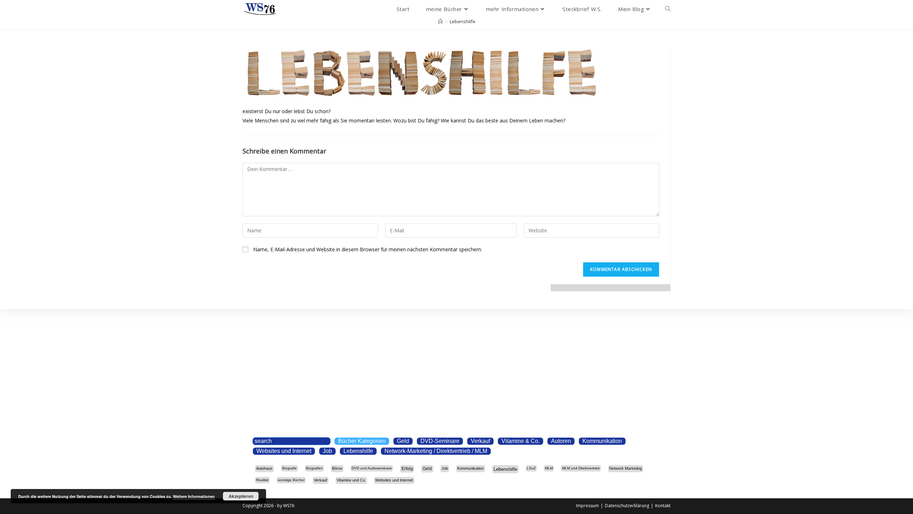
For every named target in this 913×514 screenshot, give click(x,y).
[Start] (440, 21)
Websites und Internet (283, 451)
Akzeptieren (241, 496)
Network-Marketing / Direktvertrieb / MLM (435, 451)
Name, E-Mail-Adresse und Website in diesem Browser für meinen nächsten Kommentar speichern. (367, 249)
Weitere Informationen (194, 496)
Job (327, 451)
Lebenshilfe (462, 21)
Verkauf (480, 441)
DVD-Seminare (439, 441)
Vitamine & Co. (520, 441)
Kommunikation (602, 441)
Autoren (561, 441)
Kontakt (662, 506)
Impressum (587, 506)
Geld (403, 441)
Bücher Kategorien (362, 441)
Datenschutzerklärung (627, 506)
